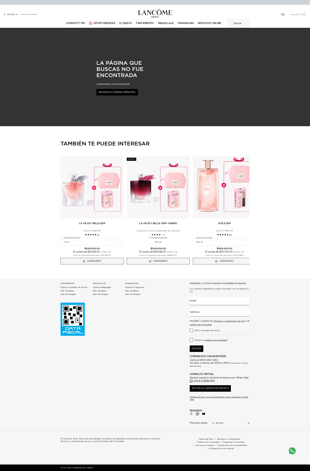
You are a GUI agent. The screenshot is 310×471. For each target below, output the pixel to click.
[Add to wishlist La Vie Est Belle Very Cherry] (186, 159)
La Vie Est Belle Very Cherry (158, 223)
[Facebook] (191, 413)
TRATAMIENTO (67, 283)
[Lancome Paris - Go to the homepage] (155, 13)
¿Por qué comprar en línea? (77, 468)
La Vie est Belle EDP (92, 223)
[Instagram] (197, 413)
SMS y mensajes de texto (207, 330)
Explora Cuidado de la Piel (74, 287)
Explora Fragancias (135, 287)
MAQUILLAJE (99, 283)
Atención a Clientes (29, 14)
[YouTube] (203, 413)
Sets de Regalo (68, 294)
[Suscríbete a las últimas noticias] (282, 14)
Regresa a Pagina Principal (117, 92)
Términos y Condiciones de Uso (229, 321)
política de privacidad (216, 340)
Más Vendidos (67, 291)
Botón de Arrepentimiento (210, 388)
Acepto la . (211, 340)
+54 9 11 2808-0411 (204, 381)
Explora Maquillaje (102, 287)
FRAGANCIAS (132, 283)
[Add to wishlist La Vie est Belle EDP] (120, 159)
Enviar (196, 349)
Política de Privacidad (201, 325)
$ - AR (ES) (9, 14)
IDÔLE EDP (224, 223)
